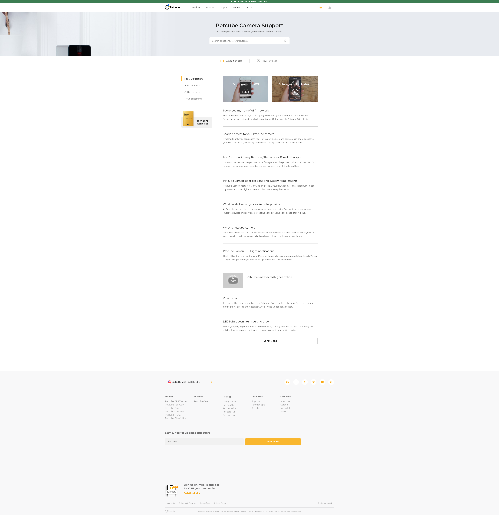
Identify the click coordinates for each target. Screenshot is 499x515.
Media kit (285, 408)
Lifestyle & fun (230, 401)
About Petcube (192, 85)
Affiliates (256, 408)
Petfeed (237, 7)
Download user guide (202, 122)
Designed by (325, 503)
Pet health (228, 405)
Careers (284, 405)
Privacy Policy (220, 503)
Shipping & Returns (187, 503)
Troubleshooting (193, 99)
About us (285, 401)
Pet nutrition (229, 415)
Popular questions (193, 79)
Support (223, 7)
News (283, 411)
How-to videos (269, 61)
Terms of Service (254, 511)
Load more (270, 341)
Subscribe (273, 442)
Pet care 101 (229, 412)
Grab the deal (191, 493)
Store (249, 7)
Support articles (234, 61)
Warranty (171, 503)
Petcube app (258, 405)
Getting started (192, 92)
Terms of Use (205, 503)
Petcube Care (201, 401)
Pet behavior (229, 408)
